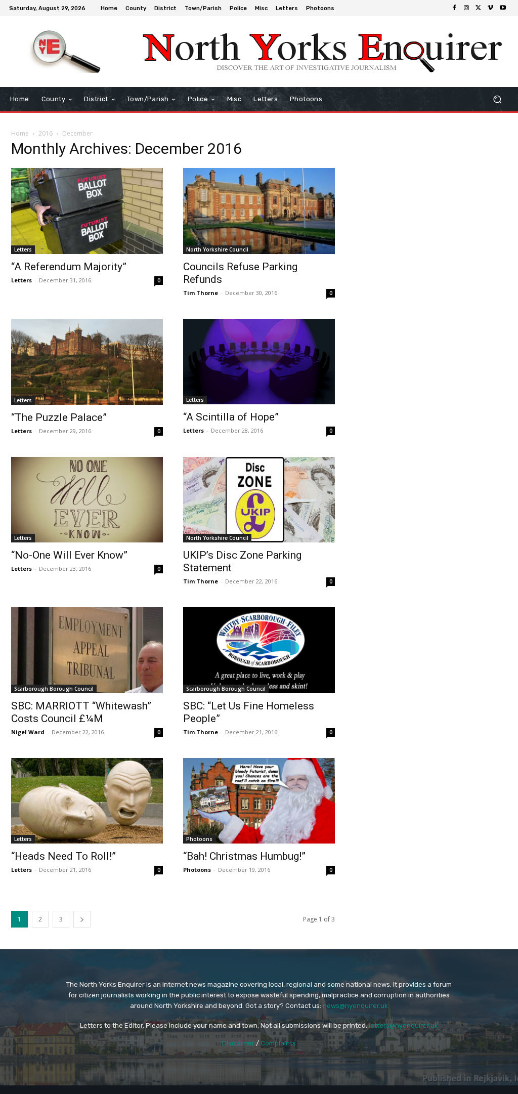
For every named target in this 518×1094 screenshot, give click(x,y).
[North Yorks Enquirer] (65, 51)
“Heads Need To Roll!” (63, 856)
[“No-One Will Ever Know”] (87, 499)
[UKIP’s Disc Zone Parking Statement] (259, 499)
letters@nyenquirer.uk (403, 1025)
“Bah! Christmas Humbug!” (244, 856)
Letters (23, 249)
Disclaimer (238, 1043)
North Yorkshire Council (217, 249)
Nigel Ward (28, 732)
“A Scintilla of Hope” (231, 417)
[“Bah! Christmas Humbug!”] (259, 801)
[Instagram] (466, 8)
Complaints (278, 1043)
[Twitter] (478, 8)
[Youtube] (503, 8)
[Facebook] (454, 8)
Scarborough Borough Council (54, 688)
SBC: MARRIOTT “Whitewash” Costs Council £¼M (81, 712)
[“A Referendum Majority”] (87, 211)
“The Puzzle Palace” (59, 417)
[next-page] (82, 919)
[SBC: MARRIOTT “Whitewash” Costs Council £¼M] (87, 650)
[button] (497, 99)
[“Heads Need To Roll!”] (87, 801)
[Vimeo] (491, 8)
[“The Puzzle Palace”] (87, 362)
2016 (45, 133)
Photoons (199, 839)
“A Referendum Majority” (68, 267)
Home (20, 133)
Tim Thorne (200, 293)
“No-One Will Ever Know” (69, 555)
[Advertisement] (431, 207)
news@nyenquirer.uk (355, 1005)
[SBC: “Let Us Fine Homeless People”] (259, 650)
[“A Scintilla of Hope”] (259, 361)
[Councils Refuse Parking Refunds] (259, 211)
